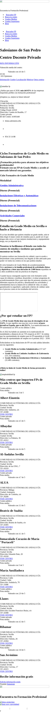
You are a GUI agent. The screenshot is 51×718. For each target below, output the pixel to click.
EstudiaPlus (4, 708)
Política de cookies (8, 711)
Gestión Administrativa (12, 185)
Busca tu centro (11, 17)
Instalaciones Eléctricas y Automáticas (19, 195)
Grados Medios (11, 19)
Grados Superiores (12, 21)
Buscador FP (11, 15)
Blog (7, 24)
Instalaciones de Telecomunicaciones (18, 205)
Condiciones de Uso (18, 708)
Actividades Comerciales (12, 215)
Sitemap (3, 715)
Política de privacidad (36, 708)
